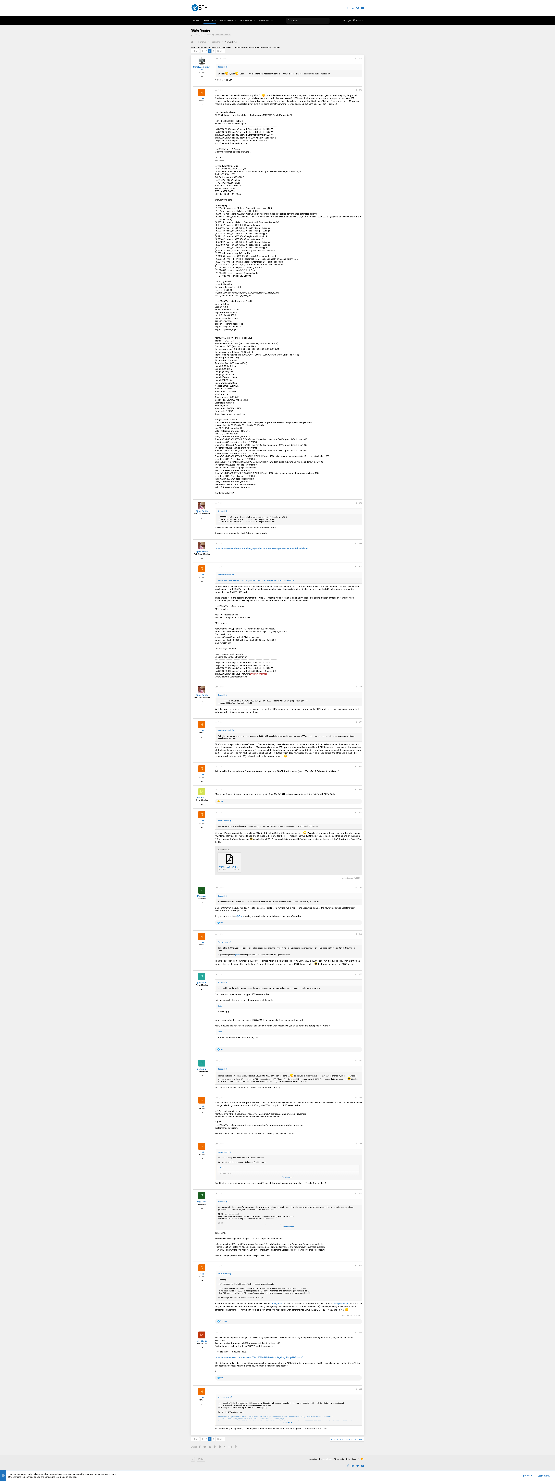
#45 (360, 566)
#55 (360, 1098)
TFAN (195, 35)
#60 (360, 1389)
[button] (215, 20)
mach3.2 (201, 797)
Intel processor (341, 1303)
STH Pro (201, 1459)
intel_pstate (277, 1303)
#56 (360, 1144)
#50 (360, 812)
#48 (360, 766)
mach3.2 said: (223, 821)
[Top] (358, 1459)
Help (348, 1459)
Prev (196, 51)
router (227, 35)
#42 (360, 90)
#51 (360, 888)
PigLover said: (223, 942)
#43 (360, 503)
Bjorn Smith (202, 511)
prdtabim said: (223, 1152)
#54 (360, 1061)
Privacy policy (339, 1459)
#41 (360, 59)
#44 (360, 543)
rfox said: (221, 67)
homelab (219, 35)
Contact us (312, 1459)
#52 (360, 934)
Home (354, 1459)
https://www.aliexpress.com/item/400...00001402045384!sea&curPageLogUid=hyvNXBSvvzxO (259, 1357)
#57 (360, 1193)
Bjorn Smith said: (224, 575)
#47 (360, 722)
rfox (202, 98)
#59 (360, 1333)
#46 (360, 687)
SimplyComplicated (201, 68)
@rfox (239, 916)
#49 (360, 789)
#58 (360, 1265)
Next (219, 51)
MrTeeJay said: (224, 1397)
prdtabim (201, 982)
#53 (360, 974)
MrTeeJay (202, 1341)
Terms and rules (325, 1459)
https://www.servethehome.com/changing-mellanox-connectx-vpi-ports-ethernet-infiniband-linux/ (261, 548)
